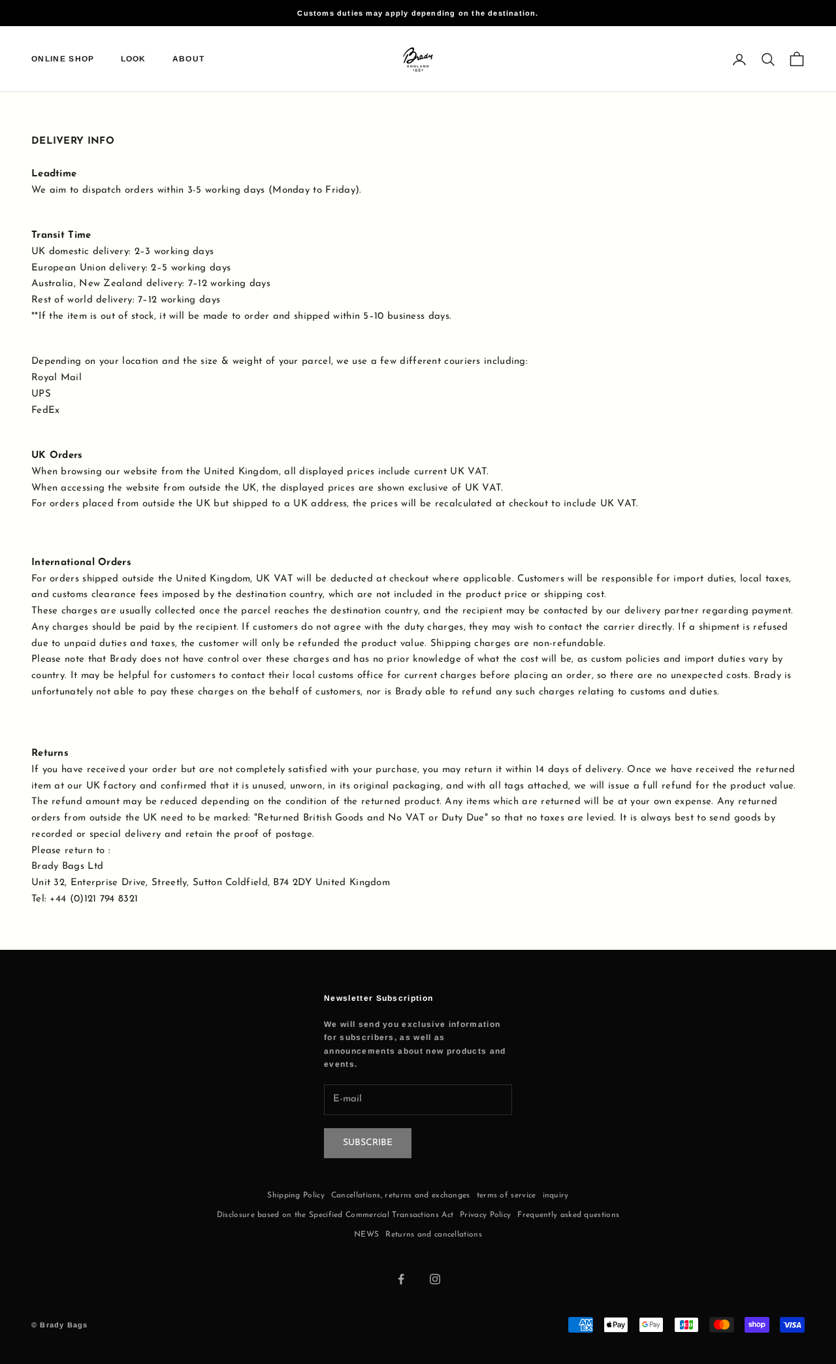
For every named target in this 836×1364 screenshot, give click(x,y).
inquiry (556, 1195)
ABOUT (188, 59)
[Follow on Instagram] (435, 1279)
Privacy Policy (485, 1215)
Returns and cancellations (433, 1235)
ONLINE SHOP (63, 59)
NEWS (366, 1235)
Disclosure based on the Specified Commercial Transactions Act (335, 1215)
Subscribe (368, 1143)
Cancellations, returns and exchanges (400, 1195)
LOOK (133, 59)
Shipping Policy (296, 1195)
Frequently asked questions (568, 1215)
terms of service (506, 1195)
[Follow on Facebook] (401, 1279)
